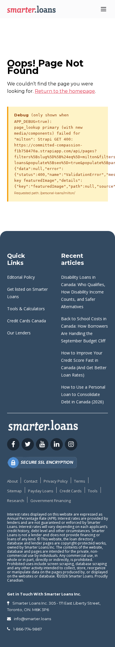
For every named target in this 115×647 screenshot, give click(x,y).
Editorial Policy (21, 277)
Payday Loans (40, 490)
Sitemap (14, 490)
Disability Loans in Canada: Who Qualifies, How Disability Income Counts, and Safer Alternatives (83, 291)
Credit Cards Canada (26, 321)
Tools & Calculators (26, 308)
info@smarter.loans (32, 618)
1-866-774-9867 (27, 629)
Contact (30, 481)
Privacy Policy (56, 481)
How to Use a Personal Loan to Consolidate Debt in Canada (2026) (83, 394)
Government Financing (50, 500)
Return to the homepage (65, 91)
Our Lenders (19, 333)
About (12, 481)
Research (15, 500)
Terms (79, 481)
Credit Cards (71, 490)
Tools (93, 490)
